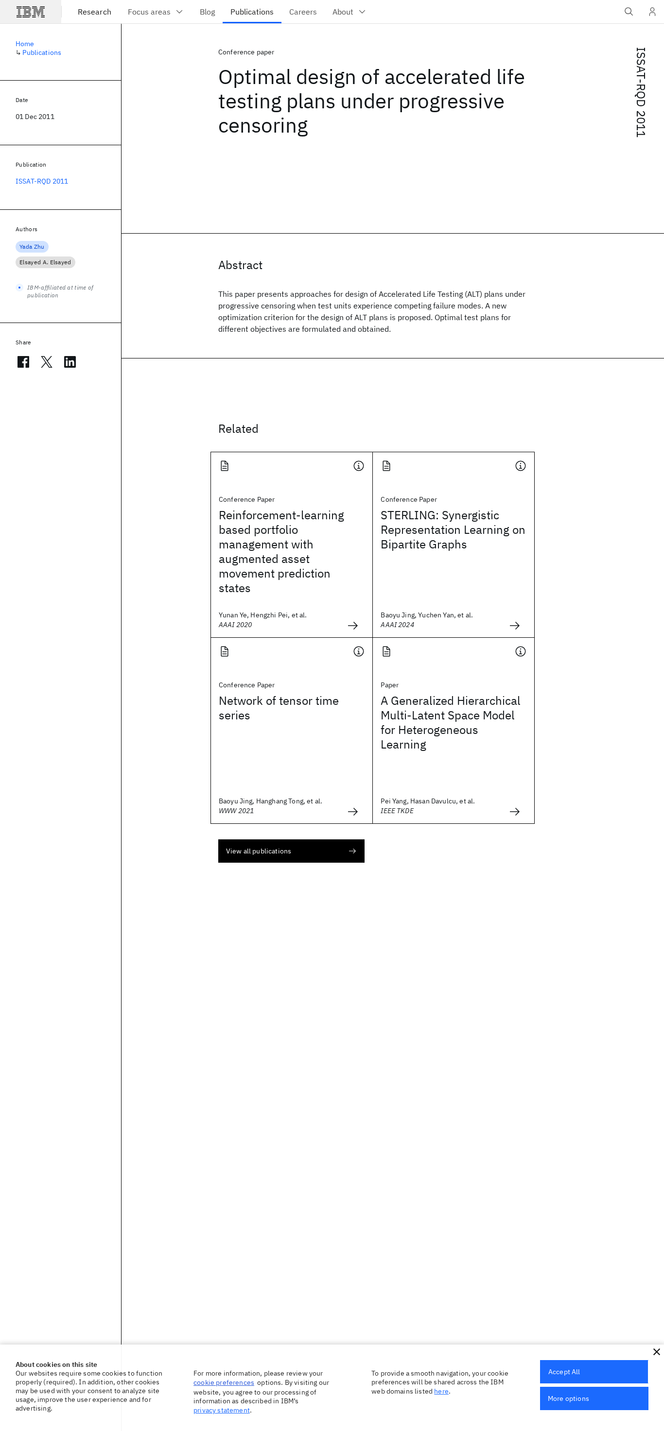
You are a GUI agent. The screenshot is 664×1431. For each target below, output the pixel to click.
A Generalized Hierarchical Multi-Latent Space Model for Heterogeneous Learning (451, 722)
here (441, 1391)
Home (25, 43)
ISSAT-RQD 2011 (641, 92)
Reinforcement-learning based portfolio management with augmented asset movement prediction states (281, 551)
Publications (41, 52)
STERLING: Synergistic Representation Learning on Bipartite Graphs (453, 529)
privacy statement (221, 1410)
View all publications (258, 851)
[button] (656, 1351)
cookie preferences (223, 1382)
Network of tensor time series (279, 707)
